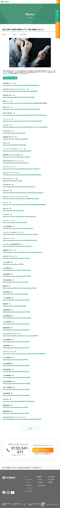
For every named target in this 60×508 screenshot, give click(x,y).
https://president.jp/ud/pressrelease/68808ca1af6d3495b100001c (20, 91)
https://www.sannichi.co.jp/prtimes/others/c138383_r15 (17, 246)
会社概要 (50, 482)
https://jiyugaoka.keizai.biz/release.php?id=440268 (16, 383)
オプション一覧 (28, 491)
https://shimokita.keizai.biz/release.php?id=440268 (16, 377)
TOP (26, 477)
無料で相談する (44, 450)
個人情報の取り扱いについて (17, 504)
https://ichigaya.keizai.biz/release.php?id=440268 (16, 341)
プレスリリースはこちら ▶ (10, 78)
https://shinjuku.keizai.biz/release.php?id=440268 (16, 330)
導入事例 (40, 482)
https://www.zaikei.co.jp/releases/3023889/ (14, 306)
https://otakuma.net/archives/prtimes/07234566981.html (18, 228)
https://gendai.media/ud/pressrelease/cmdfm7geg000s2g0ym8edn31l (21, 109)
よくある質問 (51, 479)
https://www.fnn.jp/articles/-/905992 (12, 180)
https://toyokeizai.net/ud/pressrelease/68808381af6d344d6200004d (21, 85)
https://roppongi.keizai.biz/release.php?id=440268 (16, 365)
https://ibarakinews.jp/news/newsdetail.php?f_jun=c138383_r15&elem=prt (22, 252)
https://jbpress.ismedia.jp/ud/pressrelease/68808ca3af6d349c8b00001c (22, 174)
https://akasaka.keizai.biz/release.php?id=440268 (16, 395)
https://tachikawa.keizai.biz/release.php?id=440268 (16, 270)
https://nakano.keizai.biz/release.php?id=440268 (16, 347)
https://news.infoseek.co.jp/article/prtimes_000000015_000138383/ (21, 198)
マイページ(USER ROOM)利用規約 (34, 504)
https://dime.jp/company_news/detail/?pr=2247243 (16, 258)
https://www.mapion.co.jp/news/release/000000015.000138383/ (20, 240)
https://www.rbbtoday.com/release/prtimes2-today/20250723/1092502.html (23, 192)
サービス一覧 (28, 479)
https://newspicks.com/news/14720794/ (13, 210)
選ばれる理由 (51, 477)
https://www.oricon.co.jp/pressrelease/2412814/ (16, 163)
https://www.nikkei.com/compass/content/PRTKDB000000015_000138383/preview (25, 115)
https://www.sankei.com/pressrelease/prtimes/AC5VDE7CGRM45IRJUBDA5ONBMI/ (25, 103)
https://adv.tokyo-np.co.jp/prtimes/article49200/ (15, 139)
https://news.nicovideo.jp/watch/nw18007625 (15, 222)
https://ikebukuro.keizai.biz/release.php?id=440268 (16, 312)
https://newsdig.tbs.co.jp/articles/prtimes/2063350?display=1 (19, 186)
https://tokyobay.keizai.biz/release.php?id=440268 (16, 389)
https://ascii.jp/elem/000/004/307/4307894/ (14, 145)
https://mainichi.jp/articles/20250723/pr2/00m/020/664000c (19, 97)
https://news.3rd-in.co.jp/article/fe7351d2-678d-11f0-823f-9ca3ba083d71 (22, 121)
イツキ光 (28, 482)
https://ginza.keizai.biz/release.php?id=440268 (15, 407)
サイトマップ (25, 504)
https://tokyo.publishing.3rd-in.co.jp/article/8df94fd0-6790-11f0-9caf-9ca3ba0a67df (25, 127)
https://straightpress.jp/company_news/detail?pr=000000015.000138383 (22, 419)
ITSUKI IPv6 (29, 485)
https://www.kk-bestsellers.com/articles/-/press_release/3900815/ (20, 335)
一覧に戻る (29, 428)
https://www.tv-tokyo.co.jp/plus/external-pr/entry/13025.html (19, 216)
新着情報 (39, 477)
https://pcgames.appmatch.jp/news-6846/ (14, 133)
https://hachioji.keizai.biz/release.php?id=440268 (16, 324)
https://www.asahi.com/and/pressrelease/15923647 (17, 157)
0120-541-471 (20, 450)
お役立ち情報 (23, 34)
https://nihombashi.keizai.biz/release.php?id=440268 (17, 318)
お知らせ (15, 34)
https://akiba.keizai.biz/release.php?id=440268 (15, 359)
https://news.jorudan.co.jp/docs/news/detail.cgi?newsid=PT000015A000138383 (24, 353)
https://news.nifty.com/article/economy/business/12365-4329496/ (20, 234)
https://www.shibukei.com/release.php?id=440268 (16, 300)
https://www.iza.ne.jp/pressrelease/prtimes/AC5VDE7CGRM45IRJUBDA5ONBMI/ (24, 204)
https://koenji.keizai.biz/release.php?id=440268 (15, 282)
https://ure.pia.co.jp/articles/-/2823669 (13, 264)
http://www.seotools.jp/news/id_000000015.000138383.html (19, 401)
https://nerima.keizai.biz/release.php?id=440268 (16, 413)
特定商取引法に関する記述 (6, 504)
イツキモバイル (29, 488)
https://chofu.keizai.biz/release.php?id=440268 (15, 294)
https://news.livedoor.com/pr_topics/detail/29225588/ (17, 151)
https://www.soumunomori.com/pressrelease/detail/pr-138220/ (20, 288)
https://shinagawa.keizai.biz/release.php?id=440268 (17, 276)
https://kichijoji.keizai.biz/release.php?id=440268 (16, 371)
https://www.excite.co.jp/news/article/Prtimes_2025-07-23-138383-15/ (21, 169)
